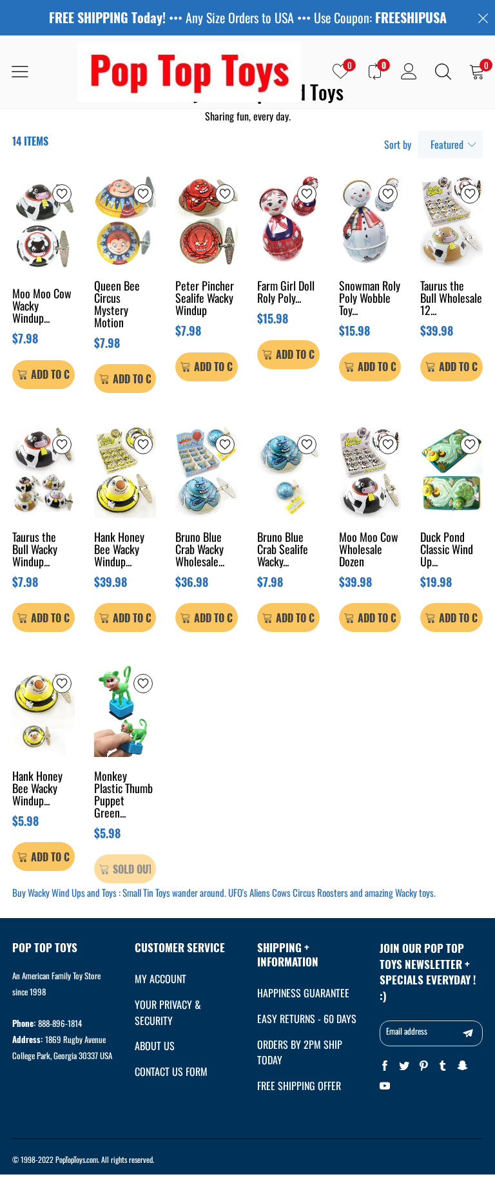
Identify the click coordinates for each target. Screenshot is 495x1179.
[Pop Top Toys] (190, 72)
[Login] (409, 71)
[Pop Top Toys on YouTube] (384, 1086)
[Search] (443, 71)
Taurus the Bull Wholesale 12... (451, 299)
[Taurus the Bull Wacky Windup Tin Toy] (43, 471)
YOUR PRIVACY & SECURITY (168, 1012)
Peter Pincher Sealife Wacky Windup (204, 299)
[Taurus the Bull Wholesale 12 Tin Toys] (451, 221)
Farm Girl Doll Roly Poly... (286, 293)
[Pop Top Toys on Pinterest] (423, 1066)
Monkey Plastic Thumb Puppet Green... (123, 795)
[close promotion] (482, 17)
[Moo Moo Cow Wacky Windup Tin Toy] (43, 225)
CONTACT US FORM (171, 1071)
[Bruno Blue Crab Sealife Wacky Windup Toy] (288, 471)
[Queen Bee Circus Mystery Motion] (125, 221)
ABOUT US (155, 1045)
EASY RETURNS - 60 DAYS (306, 1018)
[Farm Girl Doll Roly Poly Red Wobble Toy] (288, 221)
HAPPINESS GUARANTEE (303, 993)
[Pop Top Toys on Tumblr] (442, 1066)
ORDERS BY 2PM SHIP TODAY (299, 1052)
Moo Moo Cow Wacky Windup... (42, 306)
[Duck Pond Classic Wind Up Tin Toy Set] (451, 471)
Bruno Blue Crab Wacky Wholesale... (199, 550)
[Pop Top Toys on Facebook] (384, 1066)
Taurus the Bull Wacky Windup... (34, 550)
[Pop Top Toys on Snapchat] (462, 1066)
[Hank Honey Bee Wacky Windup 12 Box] (125, 471)
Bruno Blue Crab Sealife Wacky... (282, 550)
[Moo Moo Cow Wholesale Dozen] (370, 471)
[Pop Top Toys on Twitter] (404, 1066)
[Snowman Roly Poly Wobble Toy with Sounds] (370, 221)
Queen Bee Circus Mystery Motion (117, 305)
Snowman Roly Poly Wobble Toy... (369, 299)
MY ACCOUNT (160, 978)
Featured (447, 144)
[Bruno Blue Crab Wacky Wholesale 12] (206, 471)
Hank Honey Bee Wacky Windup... (119, 550)
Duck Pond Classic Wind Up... (446, 550)
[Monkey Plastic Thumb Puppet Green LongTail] (125, 710)
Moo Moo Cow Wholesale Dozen (368, 550)
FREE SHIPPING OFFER (299, 1085)
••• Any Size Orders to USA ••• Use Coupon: (248, 18)
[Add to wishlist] (62, 194)
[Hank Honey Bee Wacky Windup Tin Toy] (43, 710)
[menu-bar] (28, 71)
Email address (406, 1030)
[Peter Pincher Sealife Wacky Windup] (206, 221)
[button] (468, 1033)
